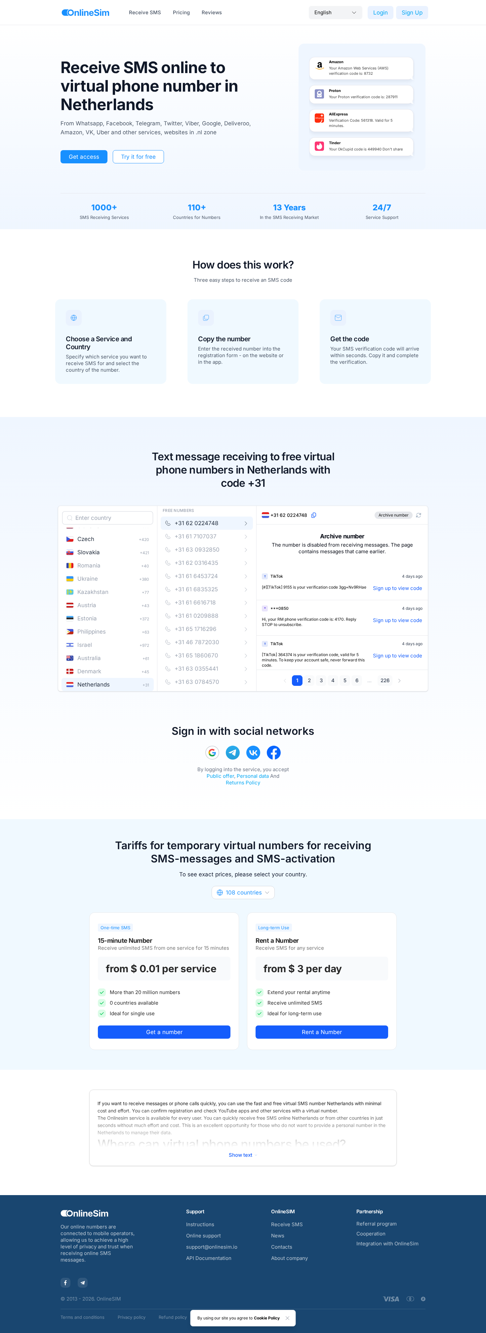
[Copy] (313, 515)
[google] (212, 753)
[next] (399, 680)
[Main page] (85, 13)
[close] (288, 1318)
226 (385, 680)
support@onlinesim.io (211, 1247)
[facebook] (274, 753)
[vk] (253, 753)
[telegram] (233, 753)
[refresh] (419, 515)
